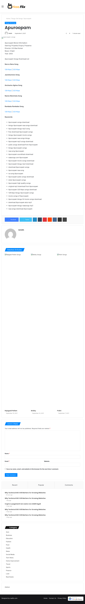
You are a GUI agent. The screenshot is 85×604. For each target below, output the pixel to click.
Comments (69, 485)
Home (8, 18)
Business (9, 535)
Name (7, 453)
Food (7, 545)
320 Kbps (16, 69)
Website (46, 461)
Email (7, 461)
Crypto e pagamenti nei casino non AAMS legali (23, 504)
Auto (7, 532)
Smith (10, 33)
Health (8, 548)
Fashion (8, 541)
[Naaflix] (16, 6)
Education (9, 538)
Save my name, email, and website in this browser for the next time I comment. (33, 469)
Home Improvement (12, 561)
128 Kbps (8, 69)
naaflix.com (13, 598)
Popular (41, 485)
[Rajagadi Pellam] (16, 331)
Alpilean (7, 587)
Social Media (10, 554)
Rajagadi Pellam (11, 411)
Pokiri (59, 411)
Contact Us (52, 598)
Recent (14, 485)
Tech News (9, 557)
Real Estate (10, 577)
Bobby (33, 411)
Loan (7, 574)
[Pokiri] (68, 331)
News (8, 551)
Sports (8, 567)
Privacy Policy (62, 598)
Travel (8, 564)
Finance (8, 570)
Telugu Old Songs (17, 18)
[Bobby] (42, 331)
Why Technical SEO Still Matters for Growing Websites (25, 493)
